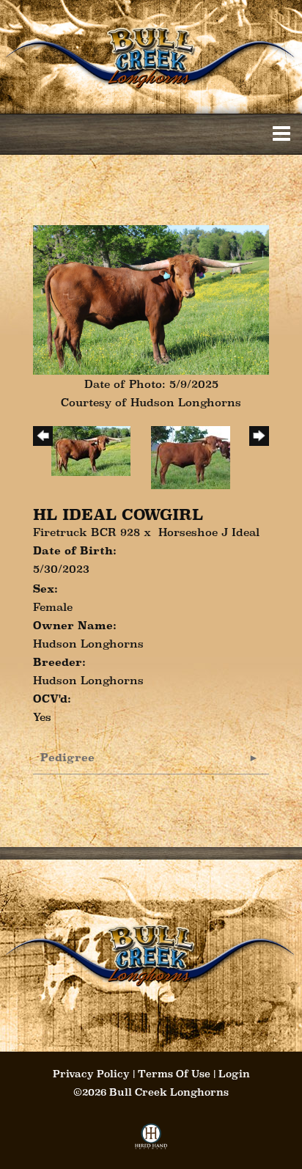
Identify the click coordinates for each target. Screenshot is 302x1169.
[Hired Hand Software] (151, 1141)
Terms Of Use (174, 1074)
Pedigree (67, 757)
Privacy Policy (91, 1074)
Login (234, 1074)
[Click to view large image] (151, 299)
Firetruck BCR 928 (86, 532)
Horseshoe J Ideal (208, 532)
